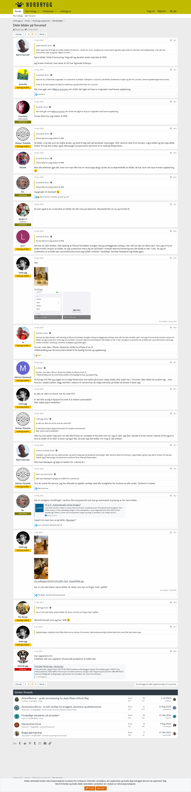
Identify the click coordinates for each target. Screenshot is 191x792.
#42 (175, 70)
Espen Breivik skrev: (44, 45)
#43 (175, 101)
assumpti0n (26, 735)
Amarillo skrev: (42, 107)
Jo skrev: (39, 368)
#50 (175, 327)
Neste (41, 34)
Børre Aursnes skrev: (44, 474)
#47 (175, 204)
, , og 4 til (50, 525)
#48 (175, 231)
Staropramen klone (31, 724)
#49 (175, 258)
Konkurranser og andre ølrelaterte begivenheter (59, 710)
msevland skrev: (42, 75)
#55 (175, 469)
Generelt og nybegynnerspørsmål (54, 735)
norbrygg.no (65, 11)
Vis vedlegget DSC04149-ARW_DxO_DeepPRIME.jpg (59, 581)
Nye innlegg (30, 11)
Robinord (25, 727)
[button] (39, 11)
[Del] (171, 40)
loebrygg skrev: (42, 419)
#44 (175, 128)
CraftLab (25, 701)
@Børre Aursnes (60, 89)
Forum (18, 11)
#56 (175, 496)
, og (51, 595)
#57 (175, 532)
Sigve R (24, 718)
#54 (175, 445)
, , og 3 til (54, 197)
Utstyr (40, 701)
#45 (175, 153)
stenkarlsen (26, 710)
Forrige (19, 34)
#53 (175, 413)
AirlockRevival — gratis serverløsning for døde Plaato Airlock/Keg (55, 698)
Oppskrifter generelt (47, 727)
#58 (175, 602)
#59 (175, 627)
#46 (175, 177)
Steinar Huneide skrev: (45, 450)
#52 (175, 389)
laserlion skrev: (42, 333)
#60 (175, 651)
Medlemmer (48, 11)
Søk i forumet (30, 16)
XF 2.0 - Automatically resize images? (63, 504)
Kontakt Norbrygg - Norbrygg (49, 666)
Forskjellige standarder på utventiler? (41, 715)
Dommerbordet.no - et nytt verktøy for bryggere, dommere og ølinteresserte (61, 707)
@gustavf (70, 520)
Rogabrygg (19, 30)
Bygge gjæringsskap (32, 733)
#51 (175, 362)
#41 (175, 40)
